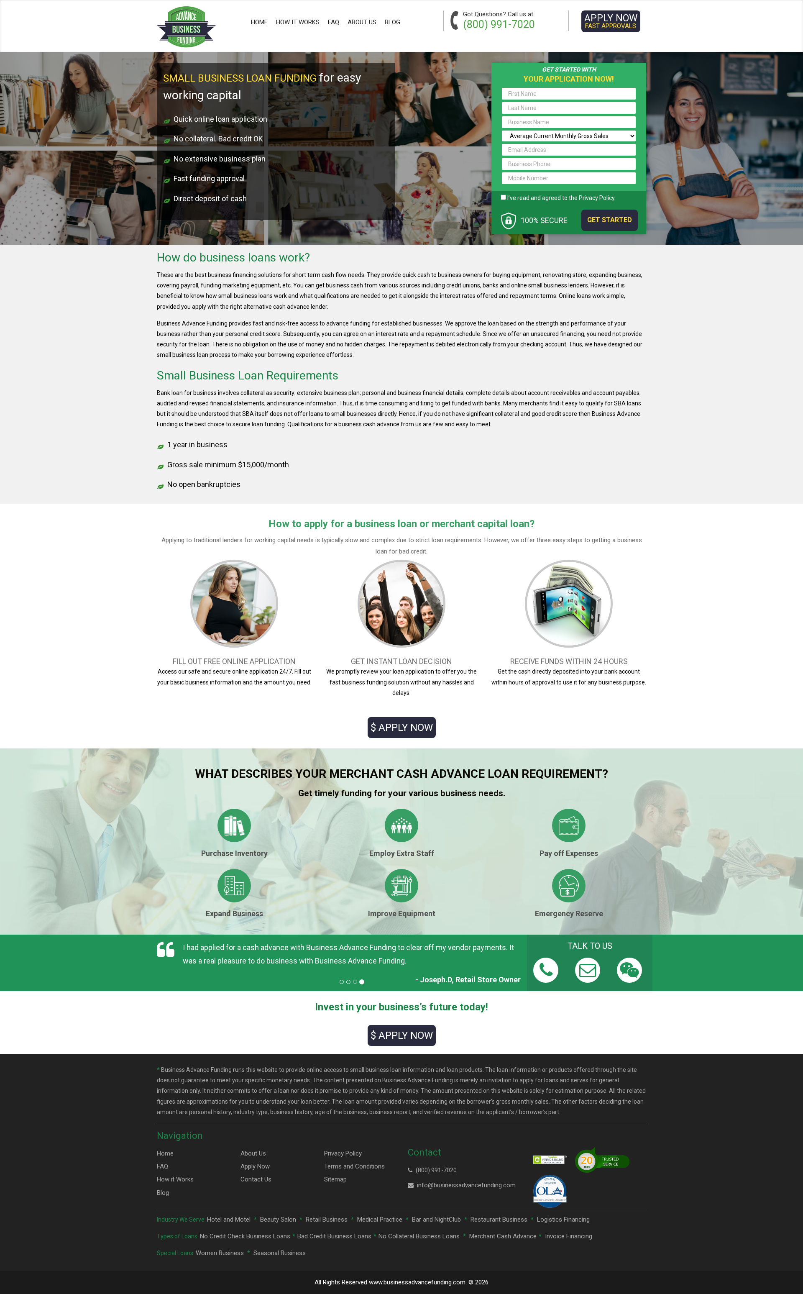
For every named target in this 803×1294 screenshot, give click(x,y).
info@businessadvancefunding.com (466, 1185)
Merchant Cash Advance (503, 1236)
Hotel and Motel (229, 1219)
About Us (362, 22)
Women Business (220, 1253)
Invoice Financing (568, 1236)
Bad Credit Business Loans (334, 1236)
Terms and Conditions (354, 1166)
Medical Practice (379, 1219)
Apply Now (610, 21)
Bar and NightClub (436, 1219)
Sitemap (335, 1179)
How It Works (298, 22)
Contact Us (255, 1179)
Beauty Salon (278, 1219)
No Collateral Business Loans (419, 1236)
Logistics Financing (563, 1219)
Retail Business (327, 1219)
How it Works (175, 1179)
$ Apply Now (402, 727)
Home (259, 22)
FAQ (333, 22)
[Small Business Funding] (186, 27)
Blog (392, 22)
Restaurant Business (499, 1219)
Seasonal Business (279, 1253)
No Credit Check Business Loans (245, 1236)
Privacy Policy (596, 198)
